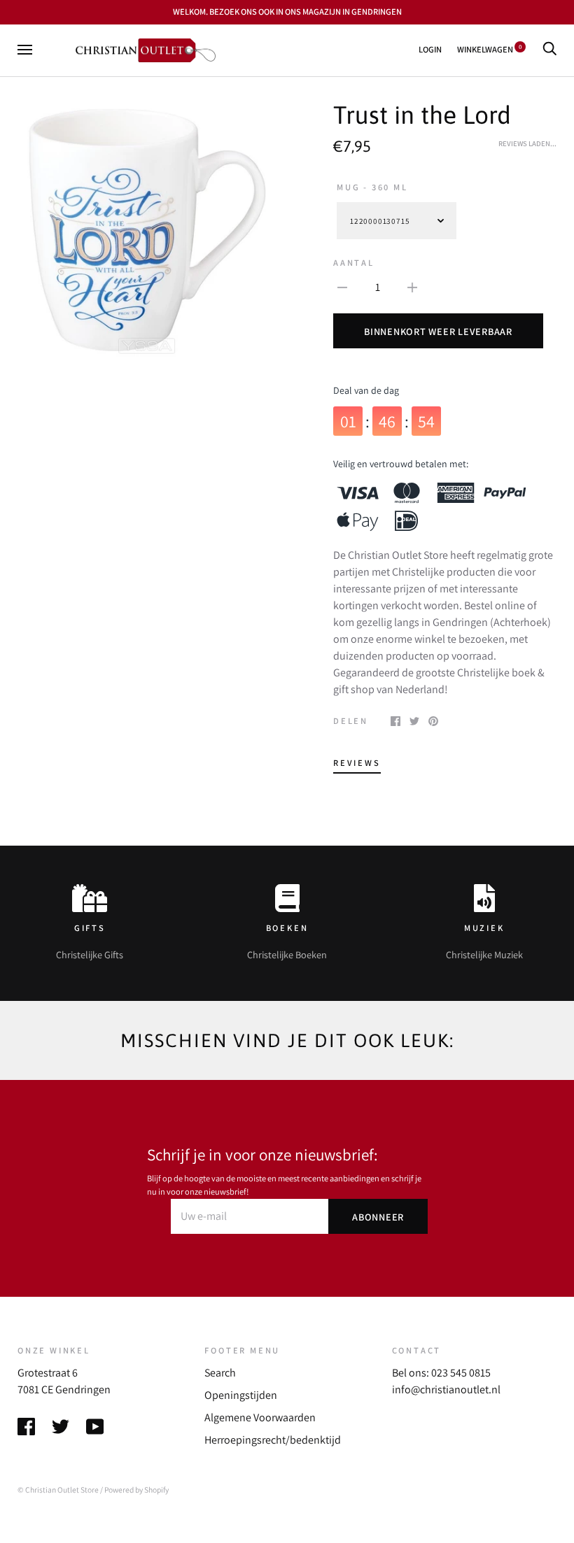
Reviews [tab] (357, 763)
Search (220, 1372)
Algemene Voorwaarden (260, 1417)
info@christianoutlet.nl (446, 1389)
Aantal (353, 263)
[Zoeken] (549, 49)
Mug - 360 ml (372, 187)
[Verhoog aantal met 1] (412, 286)
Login (430, 49)
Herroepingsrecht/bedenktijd (272, 1439)
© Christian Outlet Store (58, 1489)
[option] (147, 230)
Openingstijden (240, 1395)
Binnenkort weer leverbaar (438, 331)
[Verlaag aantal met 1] (342, 286)
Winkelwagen (489, 49)
